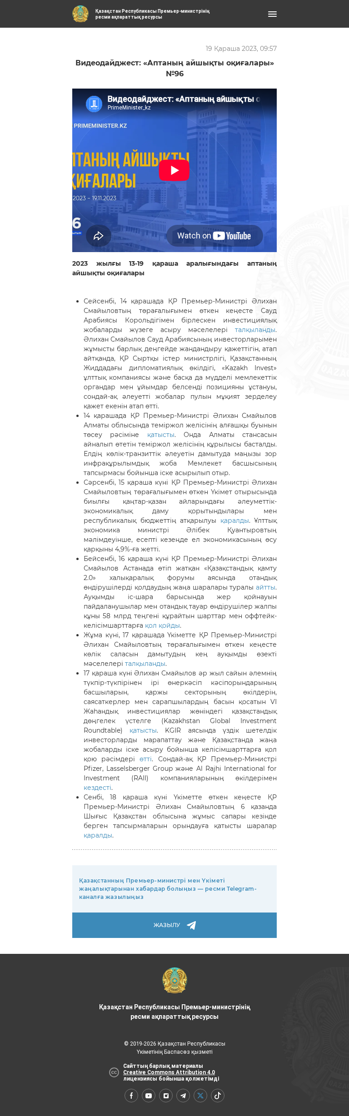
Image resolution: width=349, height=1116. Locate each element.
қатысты (160, 435)
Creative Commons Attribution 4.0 (169, 1072)
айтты (265, 587)
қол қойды (162, 625)
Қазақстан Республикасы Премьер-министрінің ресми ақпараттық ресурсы (174, 1011)
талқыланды (255, 330)
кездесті (97, 788)
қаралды (234, 520)
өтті (146, 759)
